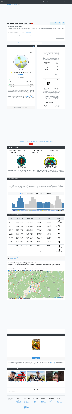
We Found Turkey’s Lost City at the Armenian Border (36, 381)
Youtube (34, 402)
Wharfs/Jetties (27, 270)
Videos (49, 1)
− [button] (9, 274)
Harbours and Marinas (20, 270)
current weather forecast (28, 96)
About (58, 401)
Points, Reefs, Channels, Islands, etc (37, 270)
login (11, 391)
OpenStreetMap (59, 297)
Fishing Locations (19, 400)
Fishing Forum (18, 402)
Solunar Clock (43, 402)
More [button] (57, 1)
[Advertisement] (36, 13)
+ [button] (9, 272)
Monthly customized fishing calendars (15, 257)
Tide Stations (18, 401)
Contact (58, 400)
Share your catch (36, 358)
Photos (45, 1)
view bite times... (28, 32)
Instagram (35, 401)
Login (62, 1)
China (12, 4)
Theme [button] (66, 1)
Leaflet (55, 297)
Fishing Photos (18, 403)
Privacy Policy (59, 403)
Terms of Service (60, 402)
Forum (53, 1)
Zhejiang (15, 4)
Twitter (34, 403)
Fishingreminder (7, 1)
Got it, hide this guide (60, 39)
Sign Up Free (21, 74)
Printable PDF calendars (13, 258)
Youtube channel (52, 362)
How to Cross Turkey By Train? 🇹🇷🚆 (52, 381)
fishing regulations (59, 265)
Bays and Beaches (12, 270)
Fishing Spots (9, 4)
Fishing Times (39, 1)
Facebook (35, 400)
